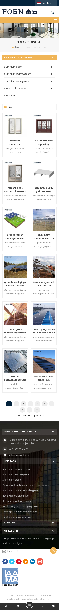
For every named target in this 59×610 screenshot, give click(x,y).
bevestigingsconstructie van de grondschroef (44, 284)
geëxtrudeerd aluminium (15, 496)
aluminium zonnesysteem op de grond (44, 236)
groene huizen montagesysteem (15, 236)
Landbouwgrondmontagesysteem (20, 506)
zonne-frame (11, 95)
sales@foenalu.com (19, 455)
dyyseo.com (46, 599)
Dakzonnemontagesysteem (17, 501)
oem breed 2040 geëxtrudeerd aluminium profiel (44, 189)
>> (37, 409)
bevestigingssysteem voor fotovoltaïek (44, 331)
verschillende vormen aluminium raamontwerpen (15, 189)
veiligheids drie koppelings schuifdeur (44, 142)
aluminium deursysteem (17, 81)
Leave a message (29, 604)
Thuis (16, 47)
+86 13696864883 (18, 449)
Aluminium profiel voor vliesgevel (20, 490)
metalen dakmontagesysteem (15, 378)
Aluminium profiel (11, 480)
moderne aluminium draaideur (15, 142)
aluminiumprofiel (13, 67)
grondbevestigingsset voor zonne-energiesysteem (15, 284)
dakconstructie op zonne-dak (44, 378)
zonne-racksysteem (15, 88)
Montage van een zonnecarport (19, 512)
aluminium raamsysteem (17, 74)
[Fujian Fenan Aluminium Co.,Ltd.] (29, 11)
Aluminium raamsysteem (16, 469)
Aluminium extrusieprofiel (16, 474)
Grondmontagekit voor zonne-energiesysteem (27, 485)
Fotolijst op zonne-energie (16, 517)
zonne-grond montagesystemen (15, 331)
